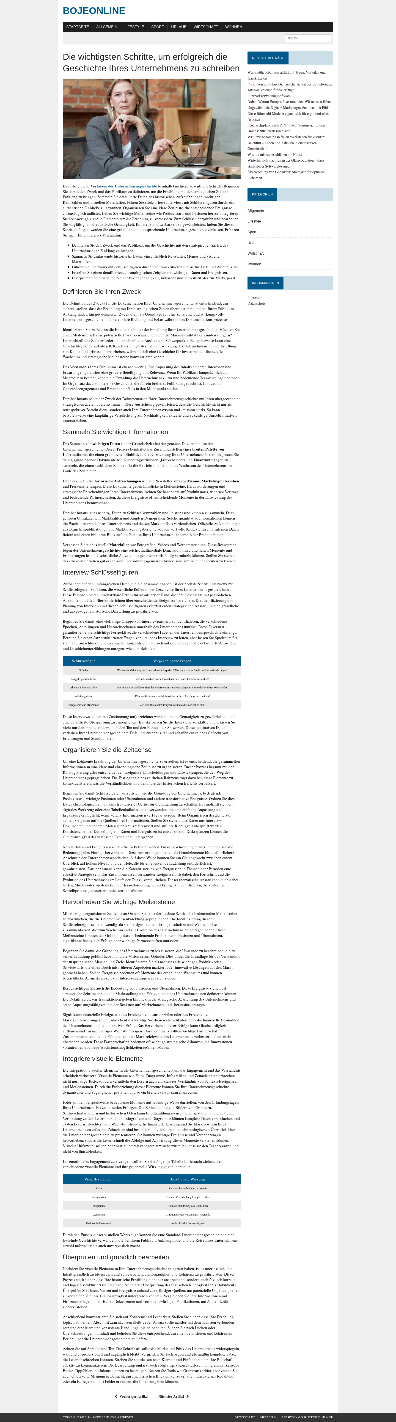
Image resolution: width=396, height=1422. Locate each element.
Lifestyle (134, 27)
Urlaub (179, 27)
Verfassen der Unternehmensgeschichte (124, 186)
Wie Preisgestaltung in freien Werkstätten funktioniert (286, 136)
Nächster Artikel (171, 1396)
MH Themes (124, 1417)
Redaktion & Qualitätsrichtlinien (307, 1417)
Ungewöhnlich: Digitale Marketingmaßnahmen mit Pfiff (288, 107)
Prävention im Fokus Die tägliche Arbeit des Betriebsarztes (290, 84)
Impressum (255, 297)
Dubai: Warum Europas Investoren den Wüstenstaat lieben (290, 101)
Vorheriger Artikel (133, 1396)
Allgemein (106, 27)
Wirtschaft (206, 27)
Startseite (77, 27)
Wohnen (233, 27)
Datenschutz (256, 303)
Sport (157, 27)
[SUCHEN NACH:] (308, 38)
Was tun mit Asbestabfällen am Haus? (275, 154)
